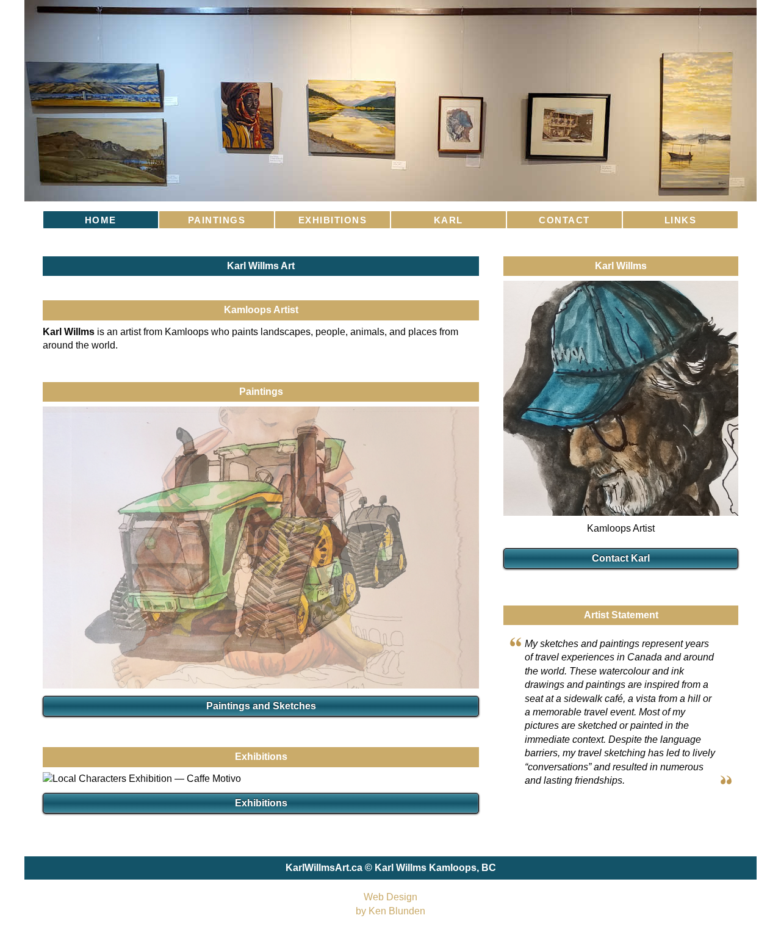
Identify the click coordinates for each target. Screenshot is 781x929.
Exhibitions (261, 803)
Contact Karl (621, 558)
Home (101, 220)
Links (680, 220)
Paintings (217, 220)
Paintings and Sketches (261, 706)
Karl (448, 220)
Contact (564, 220)
